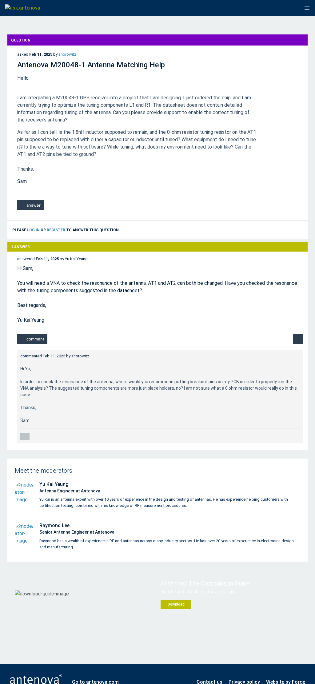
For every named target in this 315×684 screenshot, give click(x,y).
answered (26, 258)
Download (176, 604)
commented (31, 356)
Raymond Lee (54, 525)
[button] (307, 8)
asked (22, 54)
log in (33, 230)
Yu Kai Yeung (54, 484)
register (56, 230)
